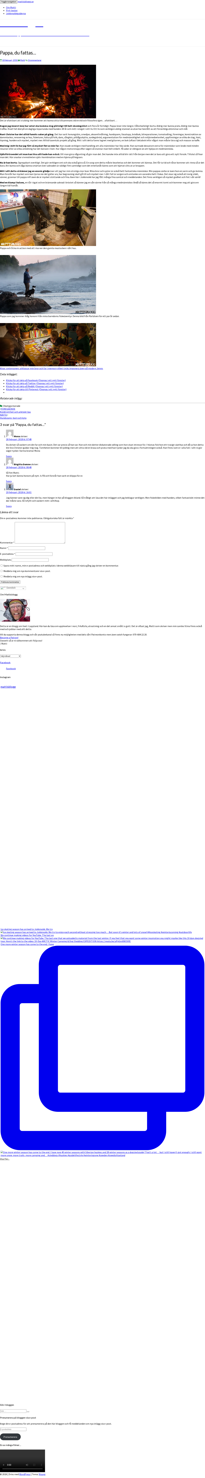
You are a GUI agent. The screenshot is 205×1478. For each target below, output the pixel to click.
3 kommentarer (34, 60)
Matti (22, 60)
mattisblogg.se (26, 1)
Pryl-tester (12, 10)
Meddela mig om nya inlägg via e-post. (23, 576)
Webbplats (5, 559)
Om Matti (11, 7)
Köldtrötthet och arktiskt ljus (15, 410)
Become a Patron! (9, 637)
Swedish (11, 588)
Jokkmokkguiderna (16, 13)
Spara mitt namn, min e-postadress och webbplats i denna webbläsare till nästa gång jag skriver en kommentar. (61, 565)
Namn (4, 547)
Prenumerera (10, 1436)
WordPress (24, 1474)
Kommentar (7, 542)
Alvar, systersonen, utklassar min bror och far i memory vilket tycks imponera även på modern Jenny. (51, 368)
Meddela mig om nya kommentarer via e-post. (27, 571)
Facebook (5, 662)
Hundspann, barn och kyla (13, 416)
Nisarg (42, 1474)
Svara (9, 456)
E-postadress (7, 553)
